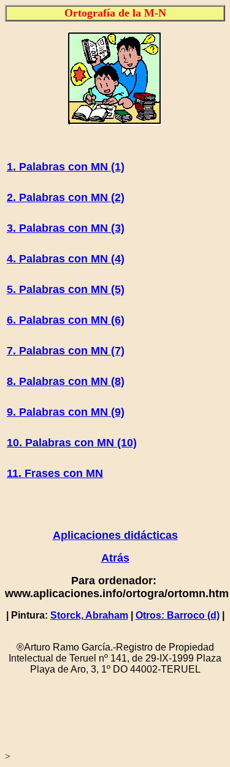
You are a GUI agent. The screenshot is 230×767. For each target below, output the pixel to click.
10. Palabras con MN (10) (72, 443)
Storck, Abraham (89, 615)
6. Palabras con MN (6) (66, 320)
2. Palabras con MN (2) (66, 197)
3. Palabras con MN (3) (66, 228)
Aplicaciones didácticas (115, 535)
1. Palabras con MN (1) (66, 167)
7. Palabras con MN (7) (66, 351)
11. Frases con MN (55, 473)
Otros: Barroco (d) (178, 615)
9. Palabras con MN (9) (66, 412)
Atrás (115, 558)
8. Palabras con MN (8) (66, 381)
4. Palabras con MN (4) (66, 259)
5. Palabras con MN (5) (66, 289)
